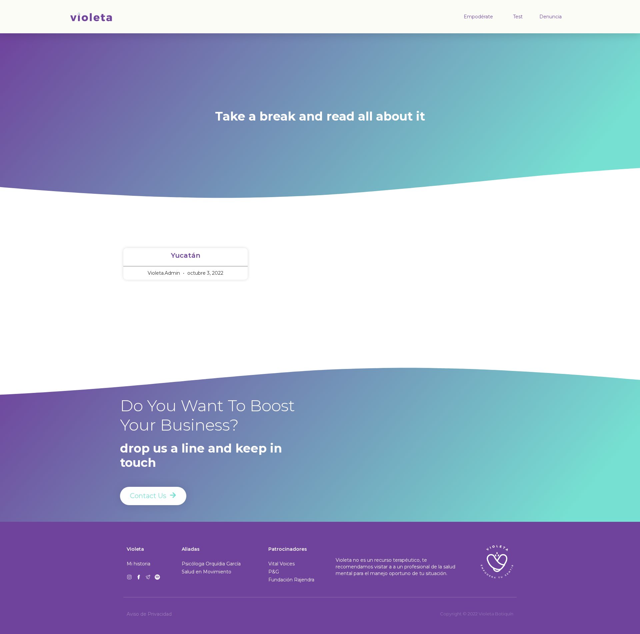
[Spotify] (157, 577)
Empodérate (478, 17)
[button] (291, 579)
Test (518, 17)
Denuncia (550, 17)
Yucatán (185, 255)
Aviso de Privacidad (149, 614)
